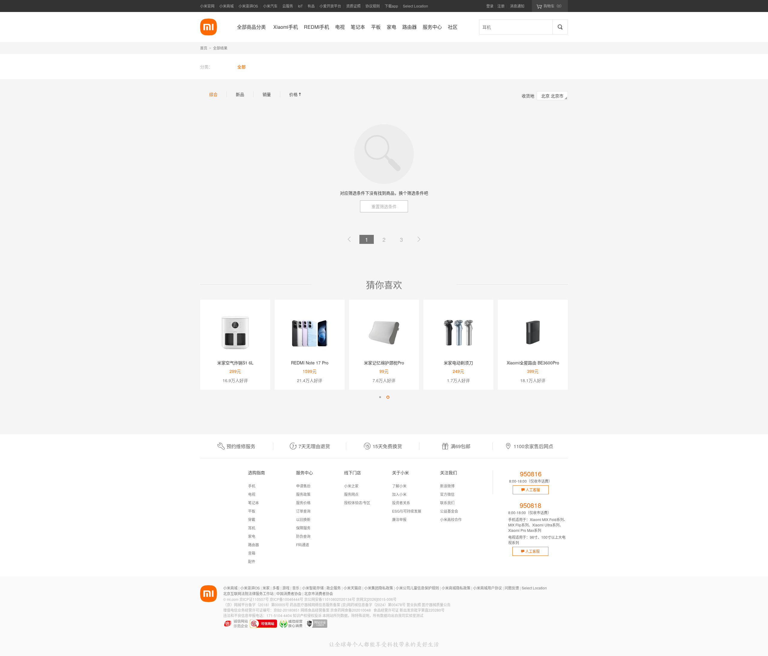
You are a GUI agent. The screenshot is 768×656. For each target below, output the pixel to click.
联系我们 (447, 502)
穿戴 (251, 519)
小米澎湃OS (248, 5)
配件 (251, 561)
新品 (240, 94)
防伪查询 (303, 536)
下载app (391, 7)
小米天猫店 (353, 587)
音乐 (295, 587)
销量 (266, 94)
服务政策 (303, 494)
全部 (241, 67)
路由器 (253, 544)
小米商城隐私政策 (456, 587)
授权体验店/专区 (357, 502)
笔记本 (253, 502)
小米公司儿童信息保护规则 (417, 587)
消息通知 (517, 5)
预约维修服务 (240, 446)
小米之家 (351, 485)
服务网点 (351, 494)
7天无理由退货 (314, 446)
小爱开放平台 (330, 5)
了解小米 (399, 485)
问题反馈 (512, 587)
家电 (251, 536)
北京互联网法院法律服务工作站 (248, 593)
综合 (213, 94)
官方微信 (447, 494)
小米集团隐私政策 (378, 587)
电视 (251, 494)
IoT (300, 5)
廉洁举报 (399, 519)
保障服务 (303, 527)
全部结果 (220, 47)
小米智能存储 (313, 587)
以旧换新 (303, 519)
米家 (266, 587)
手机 (251, 485)
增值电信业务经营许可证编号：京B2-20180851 (261, 610)
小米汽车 (270, 5)
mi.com (232, 599)
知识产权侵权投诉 (307, 615)
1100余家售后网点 (533, 446)
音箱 (251, 553)
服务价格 (303, 502)
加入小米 (399, 494)
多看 (276, 587)
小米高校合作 (451, 519)
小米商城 (226, 5)
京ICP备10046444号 (286, 599)
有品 (311, 5)
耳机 (251, 527)
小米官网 (207, 5)
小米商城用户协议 (487, 587)
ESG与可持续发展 (406, 511)
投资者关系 (401, 502)
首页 (203, 47)
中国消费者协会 (289, 593)
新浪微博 (447, 485)
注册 (501, 5)
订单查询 (303, 511)
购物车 (554, 5)
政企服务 (333, 587)
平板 (251, 511)
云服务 (287, 5)
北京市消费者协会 (318, 593)
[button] (380, 397)
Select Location (415, 5)
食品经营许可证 (386, 610)
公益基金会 (449, 511)
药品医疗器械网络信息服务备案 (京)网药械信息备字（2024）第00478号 (348, 604)
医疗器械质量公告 (436, 604)
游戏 (286, 587)
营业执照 (413, 604)
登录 (490, 5)
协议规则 (372, 5)
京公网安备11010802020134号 (329, 599)
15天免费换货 (387, 446)
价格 (295, 94)
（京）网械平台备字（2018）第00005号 (256, 604)
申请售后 (303, 485)
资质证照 (353, 5)
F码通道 (302, 544)
